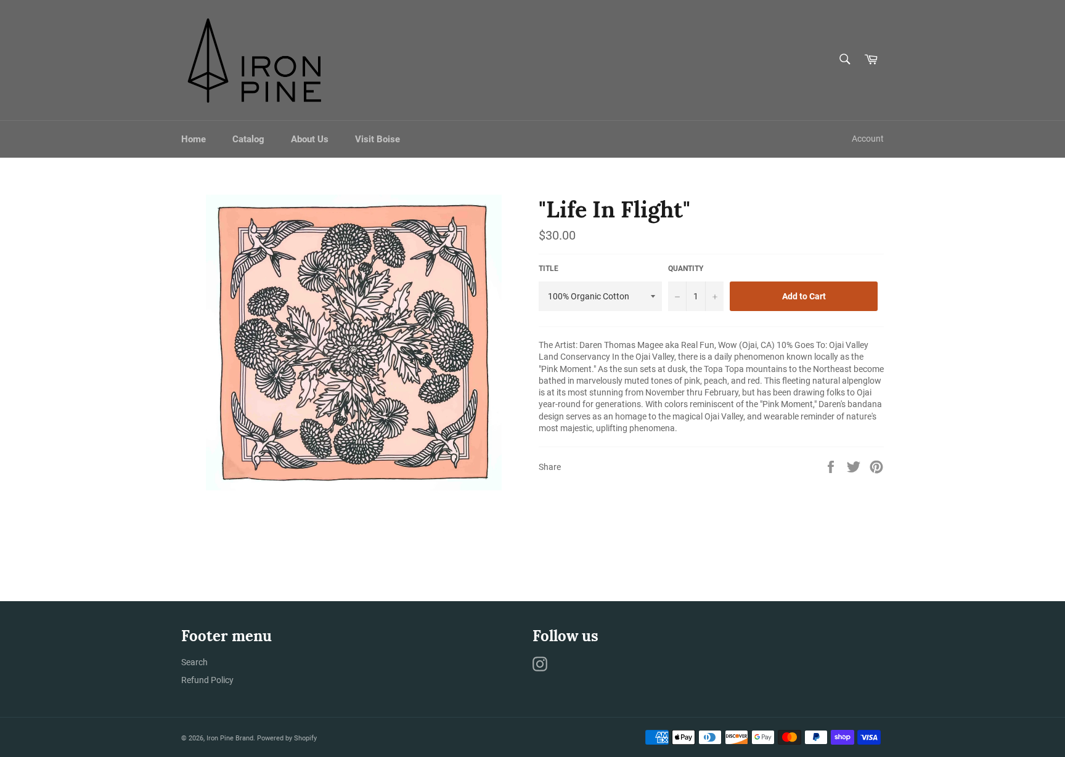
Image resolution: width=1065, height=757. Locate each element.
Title (548, 268)
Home (193, 139)
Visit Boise (377, 139)
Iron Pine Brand (229, 738)
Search (194, 662)
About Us (309, 139)
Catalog (248, 139)
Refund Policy (207, 680)
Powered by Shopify (287, 738)
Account (868, 139)
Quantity (685, 268)
